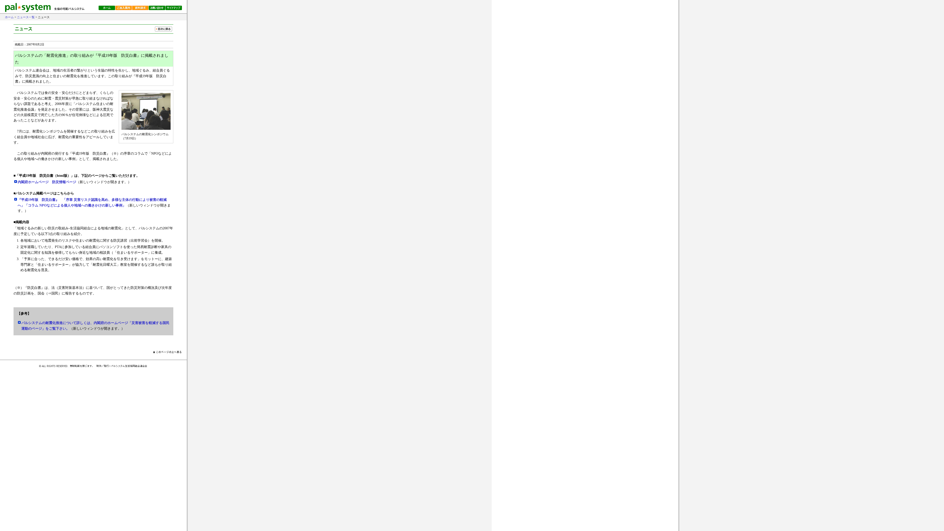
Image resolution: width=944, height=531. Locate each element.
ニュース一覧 (26, 17)
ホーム (9, 17)
